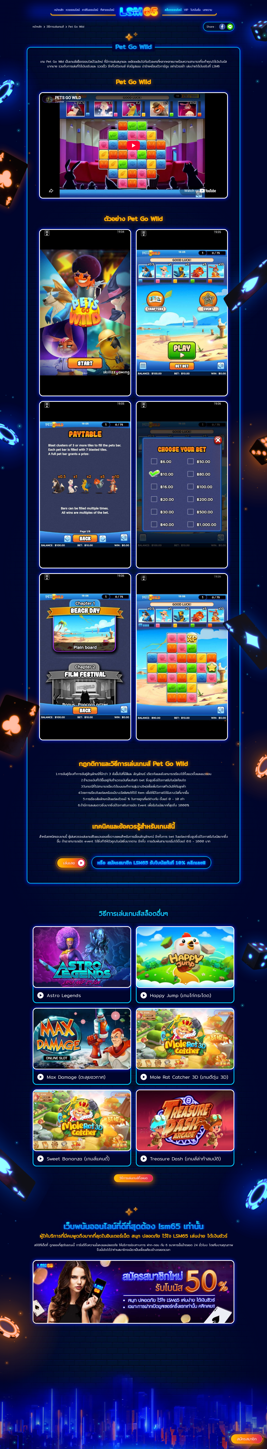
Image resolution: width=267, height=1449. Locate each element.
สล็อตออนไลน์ (173, 10)
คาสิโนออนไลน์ (90, 10)
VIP (186, 10)
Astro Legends (64, 995)
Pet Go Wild (76, 26)
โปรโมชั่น (196, 10)
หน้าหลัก (59, 10)
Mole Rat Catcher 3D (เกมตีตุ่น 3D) (189, 1077)
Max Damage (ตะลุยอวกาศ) (76, 1077)
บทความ (207, 10)
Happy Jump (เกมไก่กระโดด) (180, 995)
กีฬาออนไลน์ (107, 10)
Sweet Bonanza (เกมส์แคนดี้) (78, 1158)
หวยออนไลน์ (73, 10)
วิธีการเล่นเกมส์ (55, 26)
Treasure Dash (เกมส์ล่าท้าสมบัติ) (185, 1158)
